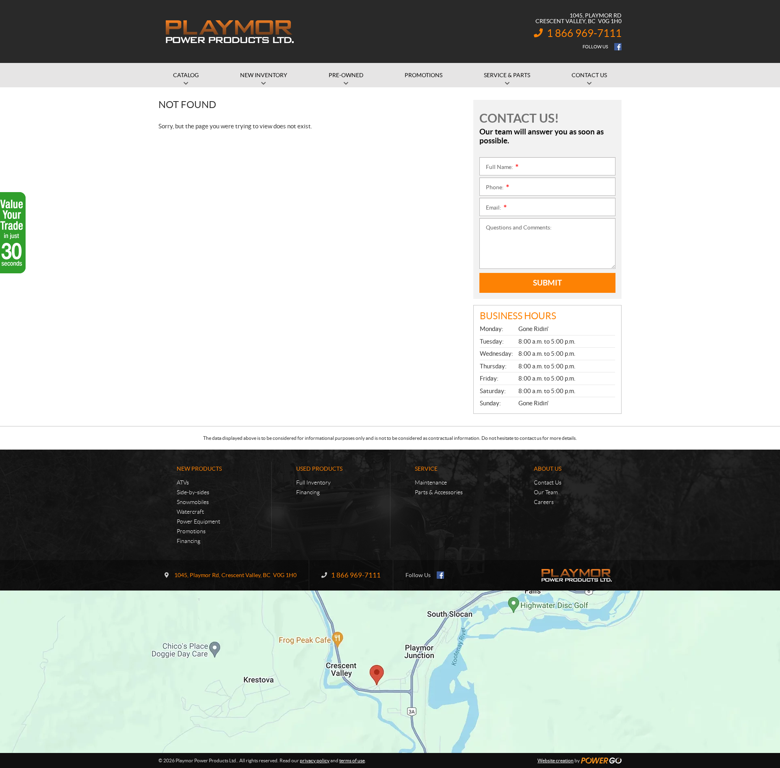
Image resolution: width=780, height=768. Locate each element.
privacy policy (314, 760)
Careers (544, 502)
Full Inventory (313, 482)
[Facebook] (618, 46)
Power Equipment (198, 521)
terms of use (352, 760)
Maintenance (431, 482)
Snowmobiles (193, 502)
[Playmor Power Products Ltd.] (229, 31)
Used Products (319, 468)
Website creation (555, 760)
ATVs (183, 482)
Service (426, 468)
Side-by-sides (193, 492)
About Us (547, 468)
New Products (199, 468)
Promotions (191, 531)
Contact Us (547, 482)
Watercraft (190, 511)
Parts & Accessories (439, 492)
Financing (188, 541)
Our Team (546, 492)
